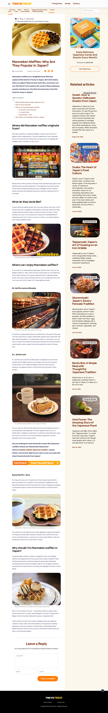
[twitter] (52, 71)
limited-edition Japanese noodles (33, 450)
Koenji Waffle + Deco (25, 115)
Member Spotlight (38, 11)
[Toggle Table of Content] (13, 100)
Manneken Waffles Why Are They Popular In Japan (33, 21)
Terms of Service (47, 702)
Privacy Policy (61, 702)
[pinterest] (49, 71)
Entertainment (25, 11)
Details (67, 4)
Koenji (43, 487)
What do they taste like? (23, 105)
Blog (21, 19)
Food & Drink (30, 19)
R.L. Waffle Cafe (24, 112)
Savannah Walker (19, 71)
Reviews (76, 4)
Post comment (47, 678)
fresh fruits (35, 141)
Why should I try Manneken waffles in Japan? (30, 117)
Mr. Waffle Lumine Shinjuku (27, 110)
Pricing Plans (57, 4)
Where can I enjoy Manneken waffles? (28, 107)
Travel (16, 11)
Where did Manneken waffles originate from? (30, 102)
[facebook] (45, 71)
